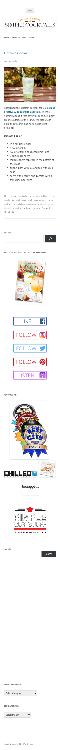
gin (30, 195)
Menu (30, 10)
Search (7, 232)
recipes (36, 195)
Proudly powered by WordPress (18, 743)
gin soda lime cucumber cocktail (28, 203)
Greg (14, 211)
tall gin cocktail (15, 207)
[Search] (50, 238)
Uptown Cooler (15, 53)
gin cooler (37, 199)
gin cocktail (26, 199)
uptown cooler (31, 207)
